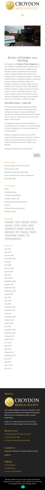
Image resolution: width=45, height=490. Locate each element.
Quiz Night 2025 (10, 179)
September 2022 (10, 291)
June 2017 (7, 359)
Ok (23, 487)
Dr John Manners (10, 229)
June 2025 (7, 265)
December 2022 (9, 288)
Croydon (24, 225)
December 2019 (9, 330)
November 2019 (10, 333)
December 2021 (9, 307)
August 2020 (8, 323)
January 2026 (9, 255)
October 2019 (9, 336)
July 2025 (7, 262)
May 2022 (7, 304)
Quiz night (21, 235)
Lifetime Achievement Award (14, 208)
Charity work (25, 222)
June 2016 (7, 368)
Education (20, 229)
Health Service (9, 232)
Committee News (10, 192)
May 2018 (7, 349)
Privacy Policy (10, 465)
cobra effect (8, 225)
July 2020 (7, 326)
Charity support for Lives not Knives (17, 166)
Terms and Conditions (13, 471)
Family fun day (29, 229)
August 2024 (8, 272)
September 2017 (10, 355)
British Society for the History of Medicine (19, 175)
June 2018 (7, 346)
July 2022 (7, 297)
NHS (17, 232)
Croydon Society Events (12, 195)
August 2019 (8, 339)
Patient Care (24, 232)
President (32, 232)
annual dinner (9, 222)
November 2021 (10, 310)
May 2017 (7, 362)
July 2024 (7, 275)
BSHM (6, 189)
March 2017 (8, 365)
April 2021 (8, 313)
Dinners (31, 225)
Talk (27, 235)
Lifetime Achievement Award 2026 (16, 172)
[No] (42, 483)
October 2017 (9, 352)
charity (17, 222)
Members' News (10, 211)
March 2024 (8, 278)
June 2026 (7, 252)
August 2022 (8, 294)
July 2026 (7, 249)
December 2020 (9, 317)
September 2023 (10, 281)
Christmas (34, 222)
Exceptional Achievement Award (15, 202)
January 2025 (9, 268)
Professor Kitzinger (10, 235)
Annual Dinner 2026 (11, 169)
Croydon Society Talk (11, 199)
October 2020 (9, 320)
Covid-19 (17, 225)
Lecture (7, 205)
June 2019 (7, 343)
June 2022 (7, 301)
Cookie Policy (10, 468)
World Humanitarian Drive (13, 239)
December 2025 (9, 259)
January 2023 (9, 284)
